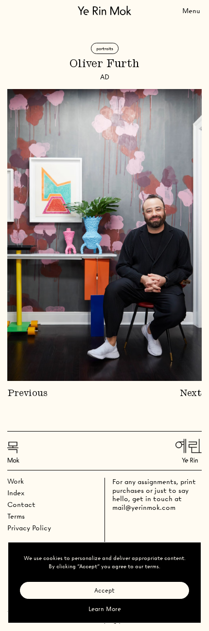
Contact (21, 504)
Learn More (104, 609)
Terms (16, 516)
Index (15, 493)
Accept (104, 590)
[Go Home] (104, 10)
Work (15, 481)
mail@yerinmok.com (143, 507)
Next (191, 393)
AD (104, 77)
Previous (27, 393)
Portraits (104, 48)
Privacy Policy (29, 528)
